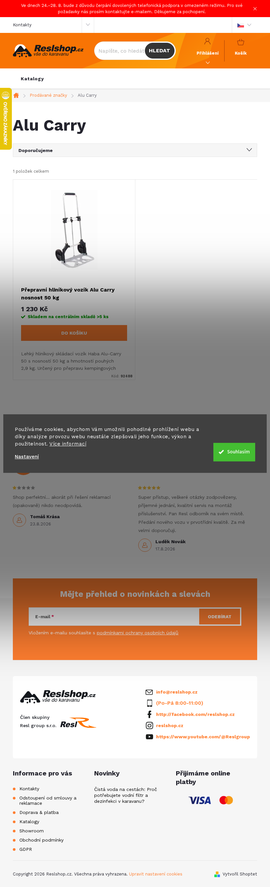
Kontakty (22, 24)
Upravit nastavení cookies (155, 874)
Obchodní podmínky (41, 840)
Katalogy (29, 821)
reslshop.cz (169, 725)
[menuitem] (32, 78)
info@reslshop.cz (177, 692)
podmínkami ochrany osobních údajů (137, 632)
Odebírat (219, 616)
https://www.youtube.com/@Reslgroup (203, 736)
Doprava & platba (39, 812)
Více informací (67, 444)
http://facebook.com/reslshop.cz (195, 714)
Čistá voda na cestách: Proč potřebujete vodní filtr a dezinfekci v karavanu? (125, 795)
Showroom (31, 830)
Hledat (159, 50)
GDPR (25, 849)
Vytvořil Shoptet (240, 874)
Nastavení (27, 456)
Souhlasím (238, 451)
